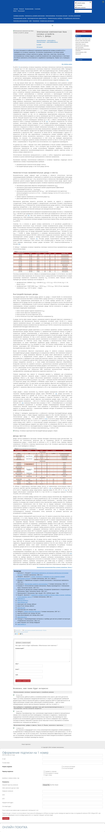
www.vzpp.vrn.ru (22, 617)
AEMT (76, 38)
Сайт (16, 674)
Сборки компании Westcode (32, 611)
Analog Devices (85, 38)
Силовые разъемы (18, 15)
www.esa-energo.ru (22, 600)
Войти (14, 11)
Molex (80, 44)
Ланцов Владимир (41, 40)
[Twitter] (17, 634)
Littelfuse (83, 42)
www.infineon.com (22, 602)
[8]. (29, 215)
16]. (23, 403)
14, (66, 490)
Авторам (16, 9)
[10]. (19, 244)
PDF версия (39, 47)
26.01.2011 (18, 630)
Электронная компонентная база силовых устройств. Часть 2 (54, 567)
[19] (50, 488)
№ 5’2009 (39, 44)
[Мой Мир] (20, 634)
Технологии (36, 21)
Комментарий (19, 648)
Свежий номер (81, 2)
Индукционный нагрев (19, 18)
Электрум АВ (78, 53)
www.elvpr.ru (21, 598)
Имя (17, 663)
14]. (56, 393)
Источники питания (61, 15)
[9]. (37, 238)
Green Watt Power (86, 40)
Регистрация (21, 11)
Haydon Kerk (77, 42)
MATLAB (77, 44)
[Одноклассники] (19, 634)
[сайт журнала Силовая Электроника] (36, 744)
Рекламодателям (29, 9)
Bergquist (77, 40)
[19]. (46, 418)
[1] (19, 67)
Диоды (44, 630)
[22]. (71, 553)
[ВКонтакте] (15, 634)
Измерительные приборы (55, 18)
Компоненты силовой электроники (35, 15)
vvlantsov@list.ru (51, 40)
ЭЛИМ (85, 52)
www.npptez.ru (21, 624)
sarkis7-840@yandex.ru (52, 42)
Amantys (79, 38)
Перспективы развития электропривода (36, 584)
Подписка (79, 5)
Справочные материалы (47, 21)
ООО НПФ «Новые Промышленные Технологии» (82, 49)
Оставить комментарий (22, 632)
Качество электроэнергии (20, 21)
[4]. (47, 121)
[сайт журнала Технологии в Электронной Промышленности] (46, 744)
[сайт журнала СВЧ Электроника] (79, 744)
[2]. (68, 80)
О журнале (38, 9)
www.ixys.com (21, 608)
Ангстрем (83, 44)
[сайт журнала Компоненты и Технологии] (56, 744)
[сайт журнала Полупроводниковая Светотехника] (67, 744)
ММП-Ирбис (86, 45)
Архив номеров (81, 7)
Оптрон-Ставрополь (79, 52)
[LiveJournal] (22, 634)
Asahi (89, 38)
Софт (30, 21)
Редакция (21, 9)
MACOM (86, 42)
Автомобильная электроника (71, 18)
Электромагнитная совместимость (37, 18)
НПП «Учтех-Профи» (79, 47)
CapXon (81, 40)
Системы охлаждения (74, 15)
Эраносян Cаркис (41, 42)
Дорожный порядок (79, 45)
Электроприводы (50, 15)
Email (17, 669)
